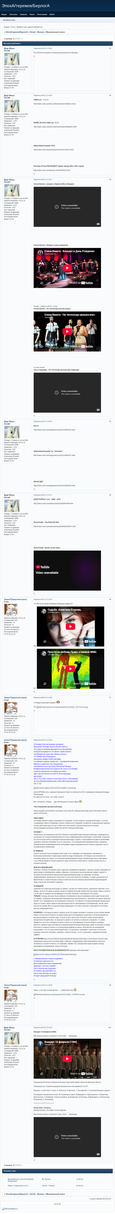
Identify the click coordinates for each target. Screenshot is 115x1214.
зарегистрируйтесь (35, 27)
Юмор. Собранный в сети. (18, 1186)
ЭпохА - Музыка (37, 32)
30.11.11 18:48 (47, 48)
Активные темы (9, 20)
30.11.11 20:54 (47, 421)
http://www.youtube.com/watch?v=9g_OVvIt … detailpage (55, 1114)
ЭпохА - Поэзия (48, 1186)
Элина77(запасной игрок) (15, 599)
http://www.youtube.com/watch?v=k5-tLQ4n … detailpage (55, 1036)
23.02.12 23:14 (47, 1027)
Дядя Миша (9, 48)
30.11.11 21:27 (47, 495)
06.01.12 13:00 (47, 697)
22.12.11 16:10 (47, 599)
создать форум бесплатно (100, 1199)
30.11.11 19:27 (47, 179)
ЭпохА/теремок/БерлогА (17, 32)
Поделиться (38, 48)
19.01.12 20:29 (47, 985)
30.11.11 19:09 (47, 95)
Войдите (20, 27)
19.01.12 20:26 (47, 740)
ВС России (46, 1179)
